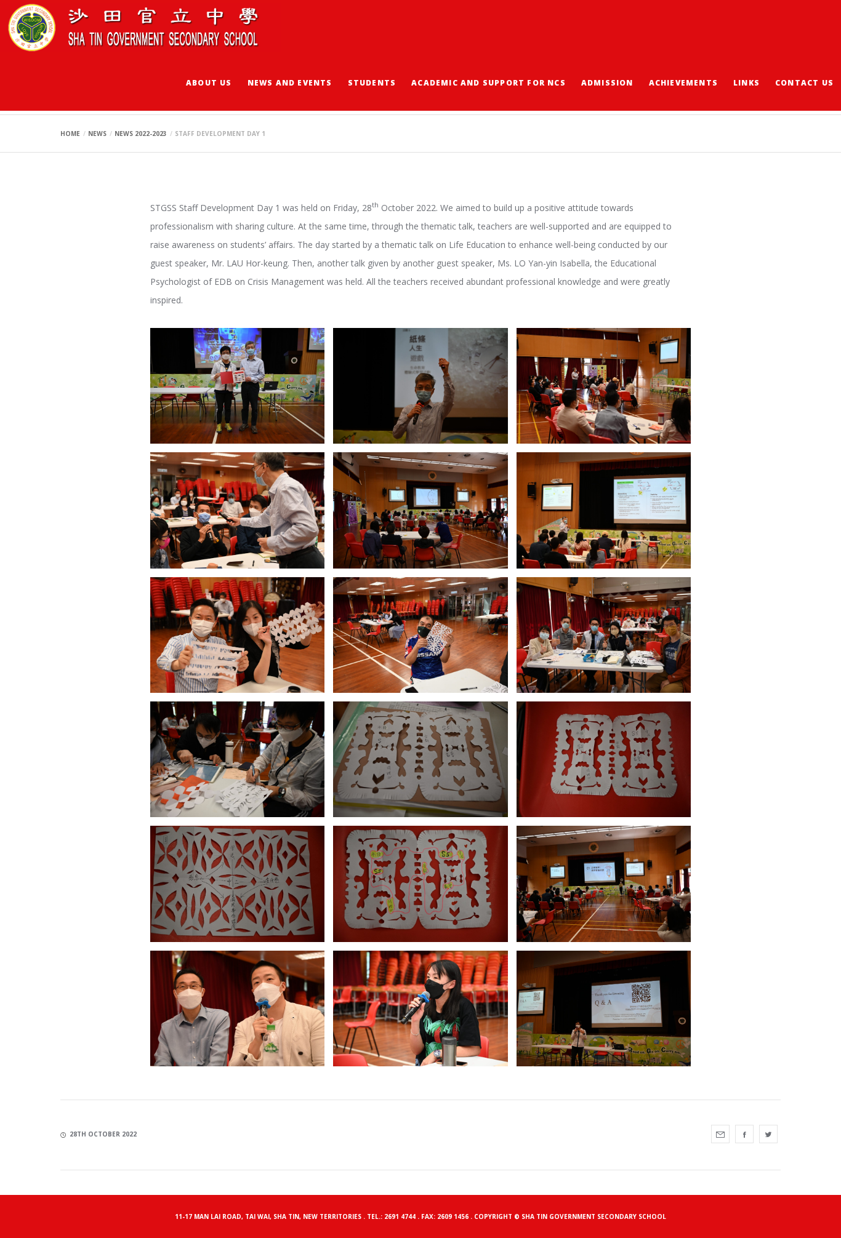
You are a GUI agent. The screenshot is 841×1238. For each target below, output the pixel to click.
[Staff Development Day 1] (720, 1134)
